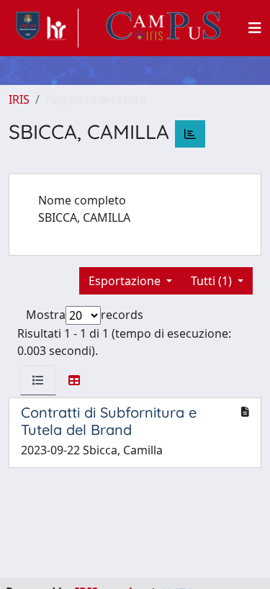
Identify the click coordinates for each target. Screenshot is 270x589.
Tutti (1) (213, 281)
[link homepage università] (163, 28)
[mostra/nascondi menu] (254, 28)
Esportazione (126, 281)
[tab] (38, 380)
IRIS (19, 99)
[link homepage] (43, 28)
